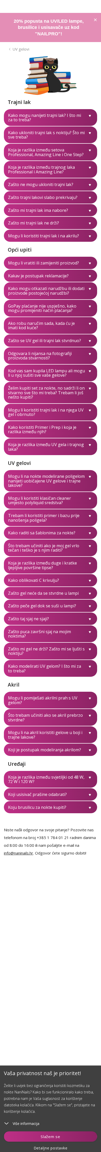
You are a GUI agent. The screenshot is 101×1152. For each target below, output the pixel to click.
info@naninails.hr (18, 853)
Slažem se (50, 1136)
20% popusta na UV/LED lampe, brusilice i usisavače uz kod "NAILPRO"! (49, 27)
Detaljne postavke (51, 1148)
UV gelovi (20, 49)
